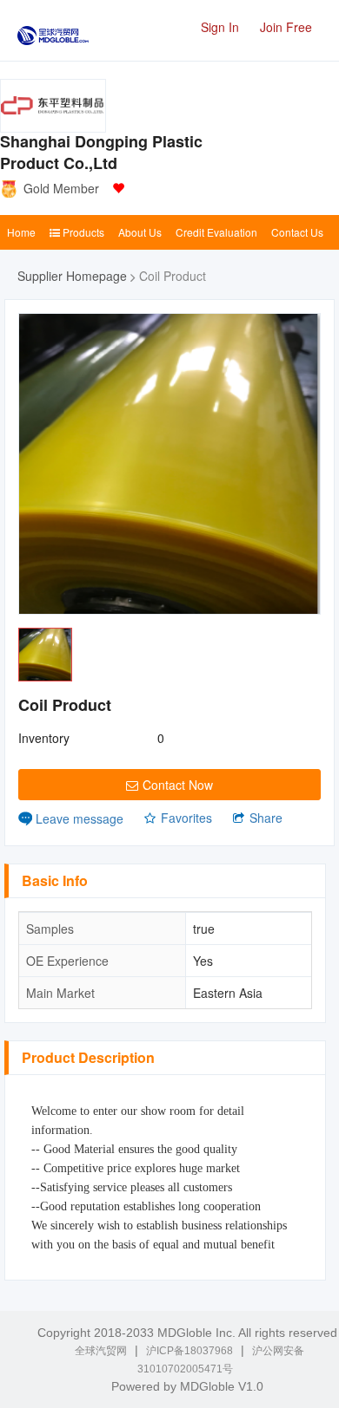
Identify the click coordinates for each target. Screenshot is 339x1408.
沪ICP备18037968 (189, 1351)
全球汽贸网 (101, 1351)
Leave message (79, 818)
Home (21, 232)
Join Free (286, 27)
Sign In (220, 27)
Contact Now (178, 784)
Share (265, 817)
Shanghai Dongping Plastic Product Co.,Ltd (101, 153)
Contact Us (297, 232)
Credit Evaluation (216, 232)
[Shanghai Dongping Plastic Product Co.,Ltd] (53, 106)
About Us (140, 232)
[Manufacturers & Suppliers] (53, 30)
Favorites (186, 817)
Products (82, 232)
